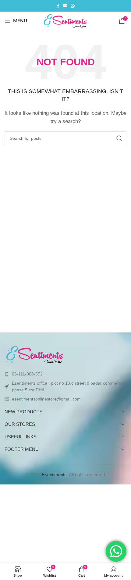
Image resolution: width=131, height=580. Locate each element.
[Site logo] (65, 20)
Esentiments (54, 474)
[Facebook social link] (58, 6)
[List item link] (65, 374)
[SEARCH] (119, 138)
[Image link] (35, 354)
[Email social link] (65, 6)
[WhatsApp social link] (72, 6)
